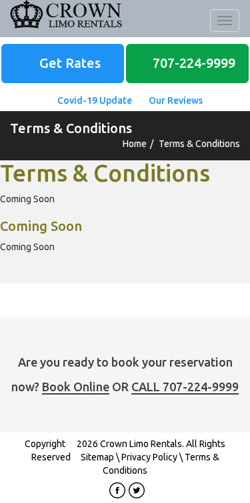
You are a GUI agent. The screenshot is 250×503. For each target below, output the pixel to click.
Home (135, 143)
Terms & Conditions (199, 143)
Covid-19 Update (93, 100)
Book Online (75, 386)
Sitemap (97, 457)
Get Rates (68, 63)
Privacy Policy (149, 457)
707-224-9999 (192, 63)
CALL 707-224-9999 (185, 386)
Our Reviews (175, 100)
